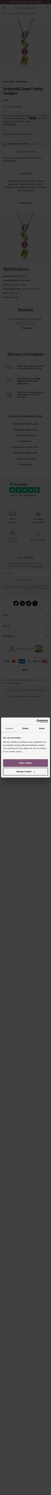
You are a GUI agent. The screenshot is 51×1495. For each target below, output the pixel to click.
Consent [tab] (9, 728)
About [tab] (42, 728)
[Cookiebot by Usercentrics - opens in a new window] (36, 721)
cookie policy (15, 751)
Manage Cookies (24, 771)
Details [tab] (25, 728)
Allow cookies (25, 763)
